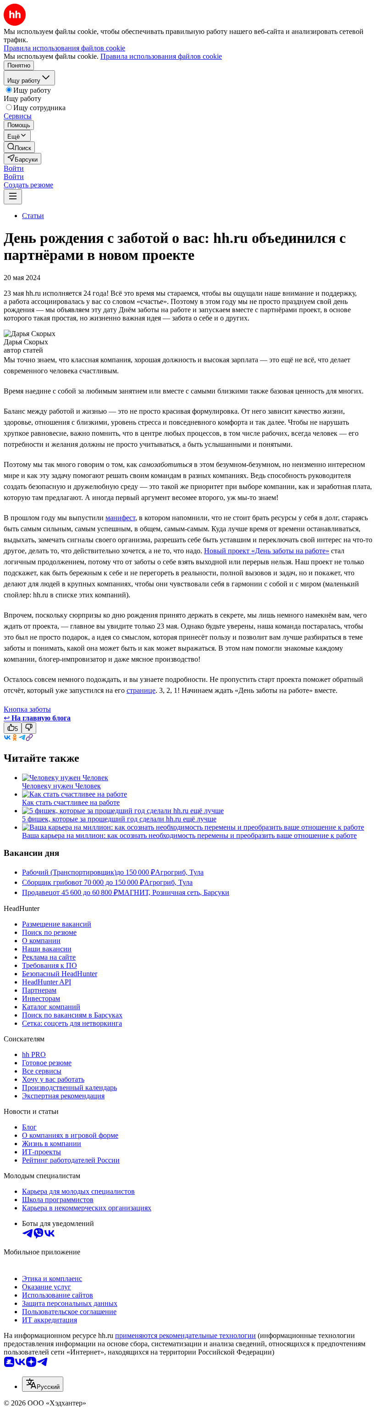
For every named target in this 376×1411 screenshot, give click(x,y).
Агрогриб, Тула (179, 872)
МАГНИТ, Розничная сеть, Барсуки (173, 892)
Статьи (33, 215)
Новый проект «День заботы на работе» (266, 551)
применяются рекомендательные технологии (185, 1335)
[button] (14, 168)
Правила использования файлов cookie (161, 56)
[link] (19, 147)
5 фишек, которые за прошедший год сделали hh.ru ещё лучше (119, 819)
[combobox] (42, 1384)
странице (141, 690)
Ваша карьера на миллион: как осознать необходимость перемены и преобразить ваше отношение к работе (189, 835)
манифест (120, 518)
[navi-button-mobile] (13, 196)
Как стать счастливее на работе (71, 802)
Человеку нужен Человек (61, 786)
